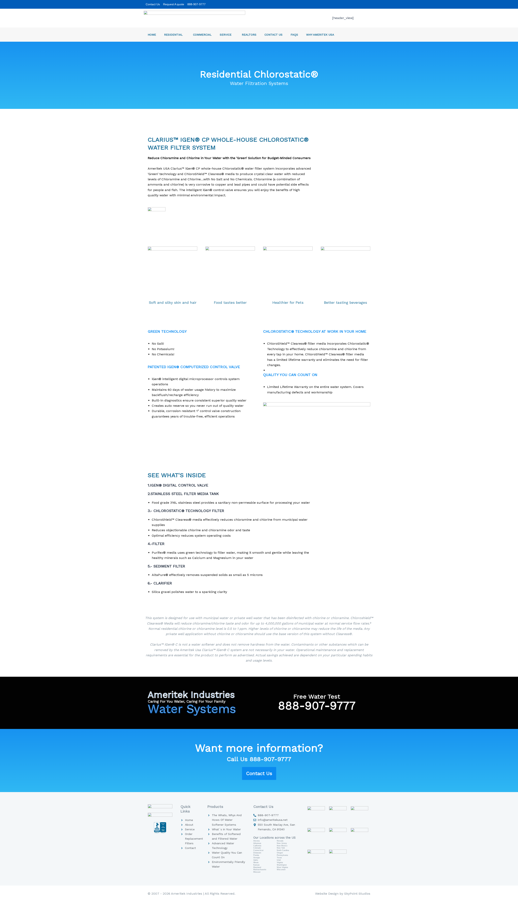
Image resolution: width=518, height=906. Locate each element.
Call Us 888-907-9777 (259, 759)
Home (152, 34)
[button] (184, 35)
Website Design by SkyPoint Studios (342, 893)
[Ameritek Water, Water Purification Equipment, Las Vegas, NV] (160, 833)
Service (225, 34)
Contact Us (273, 34)
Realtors (249, 34)
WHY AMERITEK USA (320, 34)
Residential (173, 34)
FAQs (294, 34)
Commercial (202, 34)
